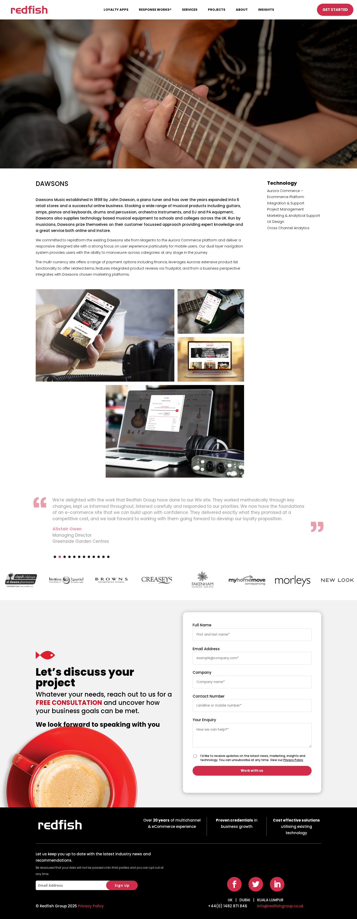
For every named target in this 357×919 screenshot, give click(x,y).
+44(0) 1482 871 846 (227, 906)
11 (103, 557)
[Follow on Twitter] (255, 884)
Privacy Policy (293, 760)
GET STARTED (335, 9)
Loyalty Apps (116, 9)
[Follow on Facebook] (234, 884)
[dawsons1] (105, 381)
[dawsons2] (211, 333)
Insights (266, 9)
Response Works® (155, 9)
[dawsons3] (211, 381)
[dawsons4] (175, 477)
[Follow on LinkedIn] (277, 884)
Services (189, 9)
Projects (216, 9)
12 (108, 557)
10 (98, 557)
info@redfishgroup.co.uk (280, 906)
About (242, 9)
